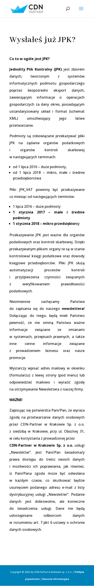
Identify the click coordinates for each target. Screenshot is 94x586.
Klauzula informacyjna (55, 579)
